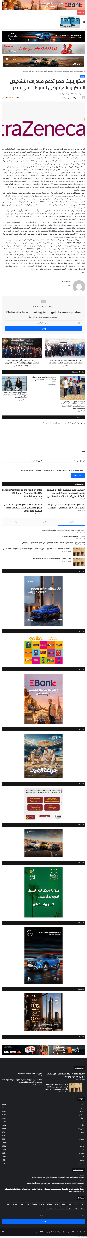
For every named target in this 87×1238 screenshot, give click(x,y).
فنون (82, 1156)
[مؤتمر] (70, 22)
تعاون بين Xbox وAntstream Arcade (73, 536)
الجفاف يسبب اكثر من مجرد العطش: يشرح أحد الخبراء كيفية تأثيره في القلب (44, 379)
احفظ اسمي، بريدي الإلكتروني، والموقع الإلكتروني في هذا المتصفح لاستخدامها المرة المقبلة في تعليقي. (51, 470)
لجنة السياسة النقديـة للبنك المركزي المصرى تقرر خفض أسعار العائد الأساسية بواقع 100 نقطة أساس (37, 548)
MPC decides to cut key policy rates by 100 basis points (52, 558)
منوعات (81, 1163)
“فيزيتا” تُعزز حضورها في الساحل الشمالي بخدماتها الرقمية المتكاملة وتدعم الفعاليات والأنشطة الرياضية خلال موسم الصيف (73, 405)
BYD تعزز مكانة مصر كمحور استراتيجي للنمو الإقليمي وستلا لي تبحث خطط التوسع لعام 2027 (23, 507)
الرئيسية (81, 71)
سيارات (81, 1139)
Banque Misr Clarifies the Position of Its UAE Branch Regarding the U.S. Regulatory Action (44, 12)
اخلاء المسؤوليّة (39, 1231)
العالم (82, 1118)
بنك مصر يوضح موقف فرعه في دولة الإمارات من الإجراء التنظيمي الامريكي (66, 506)
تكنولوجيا (81, 1129)
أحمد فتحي (78, 98)
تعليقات (16, 522)
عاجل (82, 1146)
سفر (82, 1135)
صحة (75, 71)
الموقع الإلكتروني (36, 461)
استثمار (81, 1115)
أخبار (82, 1104)
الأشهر (71, 522)
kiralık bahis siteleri (80, 1237)
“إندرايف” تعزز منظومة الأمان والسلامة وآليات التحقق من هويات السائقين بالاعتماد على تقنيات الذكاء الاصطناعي (65, 493)
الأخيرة (43, 522)
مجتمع (82, 1160)
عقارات (81, 1153)
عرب (82, 1149)
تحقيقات (81, 1122)
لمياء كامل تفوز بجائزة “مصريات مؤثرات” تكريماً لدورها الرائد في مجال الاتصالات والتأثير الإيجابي (53, 542)
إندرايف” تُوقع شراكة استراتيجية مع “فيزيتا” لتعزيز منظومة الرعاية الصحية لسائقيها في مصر (15, 394)
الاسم (83, 451)
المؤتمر (49, 1231)
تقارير (82, 1125)
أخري (82, 1108)
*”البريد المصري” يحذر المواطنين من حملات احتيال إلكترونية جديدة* (63, 530)
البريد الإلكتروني (79, 461)
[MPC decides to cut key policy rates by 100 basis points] (79, 562)
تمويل (82, 1132)
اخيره (82, 1111)
